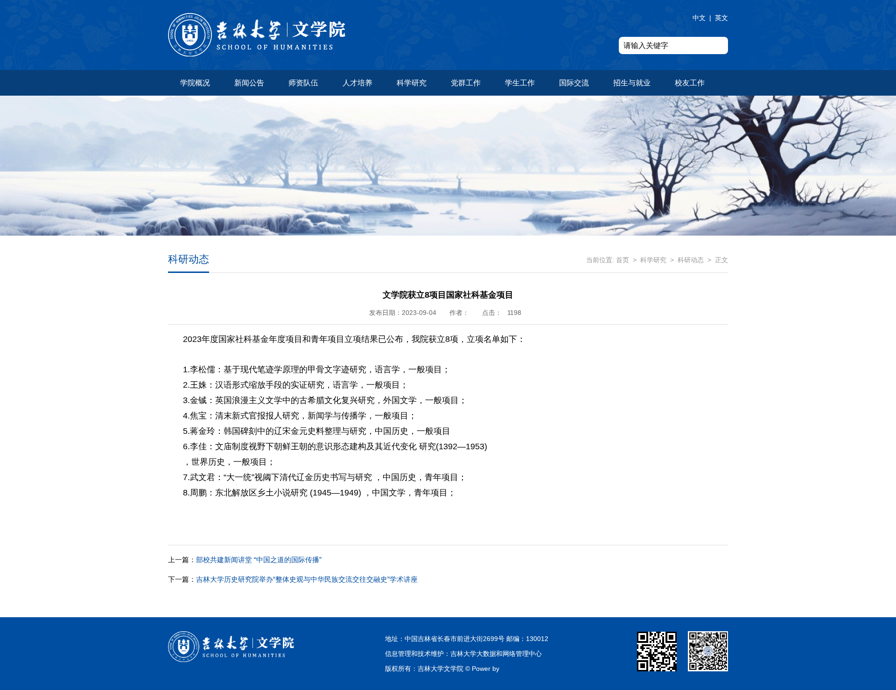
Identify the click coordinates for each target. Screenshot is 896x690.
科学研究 (412, 83)
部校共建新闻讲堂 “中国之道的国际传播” (245, 560)
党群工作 (466, 83)
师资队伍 (303, 83)
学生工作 (520, 83)
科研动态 (691, 260)
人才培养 (357, 83)
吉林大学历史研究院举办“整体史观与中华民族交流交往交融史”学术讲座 (293, 579)
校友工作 (690, 83)
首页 (622, 260)
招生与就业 (632, 83)
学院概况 (195, 83)
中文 (699, 17)
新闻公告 (249, 83)
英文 (721, 17)
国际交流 (574, 83)
